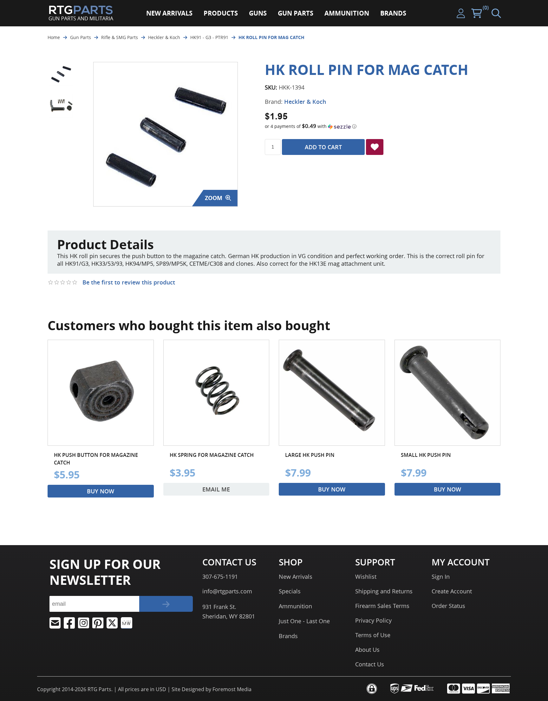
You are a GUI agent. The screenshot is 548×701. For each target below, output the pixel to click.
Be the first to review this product (128, 282)
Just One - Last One (304, 621)
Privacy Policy (373, 620)
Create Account (452, 591)
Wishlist (365, 576)
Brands (288, 636)
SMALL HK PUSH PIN (426, 454)
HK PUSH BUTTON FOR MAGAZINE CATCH (96, 458)
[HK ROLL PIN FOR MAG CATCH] (61, 74)
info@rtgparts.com (227, 591)
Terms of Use (372, 635)
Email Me (216, 489)
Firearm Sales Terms (382, 606)
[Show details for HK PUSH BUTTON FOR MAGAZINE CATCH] (100, 393)
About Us (367, 649)
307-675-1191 (220, 576)
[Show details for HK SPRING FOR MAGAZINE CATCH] (216, 393)
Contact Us (369, 664)
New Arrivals (295, 576)
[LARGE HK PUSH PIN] (332, 393)
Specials (290, 591)
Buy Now (100, 491)
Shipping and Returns (384, 591)
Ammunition (295, 606)
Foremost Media (231, 689)
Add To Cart (323, 147)
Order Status (448, 606)
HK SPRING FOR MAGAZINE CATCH (212, 454)
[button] (382, 126)
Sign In (441, 576)
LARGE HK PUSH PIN (310, 454)
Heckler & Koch (305, 101)
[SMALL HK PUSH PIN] (447, 393)
